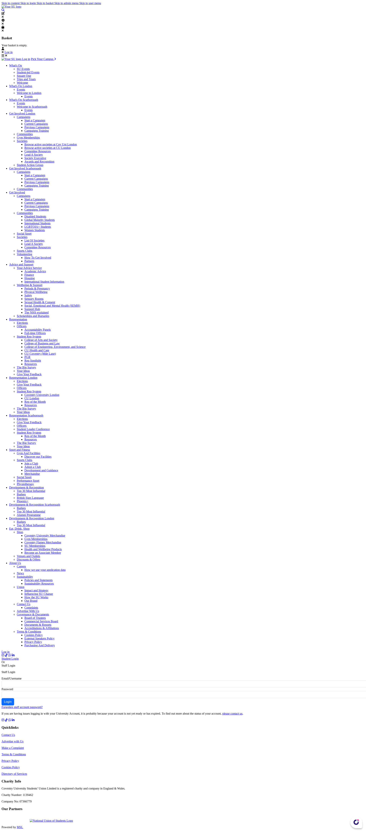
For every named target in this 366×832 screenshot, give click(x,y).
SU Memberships (34, 545)
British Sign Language (30, 497)
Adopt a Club (32, 467)
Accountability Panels (37, 329)
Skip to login (28, 3)
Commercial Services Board (41, 621)
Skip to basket (45, 3)
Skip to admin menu (66, 3)
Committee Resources (37, 151)
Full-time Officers (35, 333)
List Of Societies (34, 240)
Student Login (10, 658)
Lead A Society (33, 154)
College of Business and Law (42, 343)
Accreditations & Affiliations (41, 628)
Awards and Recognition (39, 161)
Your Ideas (23, 370)
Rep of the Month (35, 401)
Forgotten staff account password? (22, 707)
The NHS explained (36, 312)
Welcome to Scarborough (32, 106)
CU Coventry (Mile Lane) (40, 353)
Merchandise (32, 473)
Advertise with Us (12, 741)
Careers (21, 566)
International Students (37, 223)
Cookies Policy (33, 635)
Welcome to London (29, 93)
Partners (29, 261)
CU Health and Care (36, 350)
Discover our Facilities (37, 456)
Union (20, 587)
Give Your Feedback (29, 374)
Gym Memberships (28, 137)
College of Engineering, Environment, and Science (55, 346)
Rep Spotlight (32, 360)
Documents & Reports (37, 624)
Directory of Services (14, 773)
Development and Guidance (41, 470)
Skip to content (11, 3)
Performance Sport (28, 480)
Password (7, 689)
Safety (28, 295)
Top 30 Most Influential (31, 491)
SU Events (23, 69)
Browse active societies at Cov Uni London (50, 144)
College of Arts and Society (41, 340)
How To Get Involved (37, 257)
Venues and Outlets (28, 556)
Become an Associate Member (42, 552)
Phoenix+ (22, 501)
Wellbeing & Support (29, 285)
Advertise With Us (28, 611)
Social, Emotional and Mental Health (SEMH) (52, 305)
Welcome (22, 82)
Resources (30, 364)
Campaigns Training (36, 130)
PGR (27, 357)
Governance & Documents (33, 614)
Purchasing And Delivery (39, 645)
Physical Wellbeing (35, 292)
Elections (22, 322)
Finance (29, 274)
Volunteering (24, 254)
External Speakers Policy (39, 638)
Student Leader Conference (33, 429)
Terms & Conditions (29, 631)
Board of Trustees (35, 617)
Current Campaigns (36, 123)
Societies (22, 141)
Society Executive (35, 158)
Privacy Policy (33, 641)
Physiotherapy (25, 484)
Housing (29, 278)
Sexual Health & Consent (39, 302)
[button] (3, 10)
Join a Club (31, 463)
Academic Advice (35, 271)
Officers (21, 326)
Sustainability (25, 576)
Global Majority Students (39, 219)
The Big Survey (26, 367)
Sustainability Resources (39, 583)
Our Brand (30, 600)
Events (21, 89)
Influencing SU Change (38, 593)
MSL (20, 827)
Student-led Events (28, 72)
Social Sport (24, 233)
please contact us (232, 713)
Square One (24, 75)
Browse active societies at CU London (47, 147)
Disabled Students (35, 216)
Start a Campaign (34, 120)
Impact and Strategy (36, 590)
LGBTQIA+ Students (37, 226)
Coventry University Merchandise (44, 535)
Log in (9, 52)
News (20, 573)
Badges (21, 494)
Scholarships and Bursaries (33, 316)
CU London (31, 398)
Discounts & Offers (28, 559)
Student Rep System (29, 336)
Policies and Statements (38, 580)
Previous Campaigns (36, 127)
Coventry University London (41, 394)
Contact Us (23, 604)
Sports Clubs (24, 250)
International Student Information (44, 281)
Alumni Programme (29, 515)
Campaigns (23, 117)
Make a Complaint (13, 747)
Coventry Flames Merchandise (42, 542)
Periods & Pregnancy (37, 288)
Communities (25, 134)
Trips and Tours (26, 79)
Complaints (31, 607)
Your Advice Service (29, 268)
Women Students (34, 230)
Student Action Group (30, 165)
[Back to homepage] (11, 6)
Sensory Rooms (33, 298)
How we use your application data (45, 569)
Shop (20, 532)
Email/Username (12, 678)
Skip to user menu (90, 3)
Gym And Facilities (28, 453)
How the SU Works (36, 597)
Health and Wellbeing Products (43, 549)
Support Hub (32, 309)
